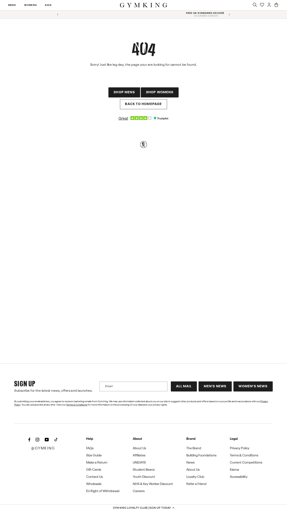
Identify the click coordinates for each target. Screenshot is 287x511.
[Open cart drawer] (276, 5)
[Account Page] (269, 5)
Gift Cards (93, 470)
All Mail (184, 386)
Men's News (215, 386)
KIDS (48, 5)
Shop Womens (159, 92)
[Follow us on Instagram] (37, 440)
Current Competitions (246, 462)
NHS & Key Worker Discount (153, 484)
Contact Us (94, 477)
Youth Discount (144, 477)
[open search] (254, 5)
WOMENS (30, 5)
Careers (139, 491)
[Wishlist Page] (262, 5)
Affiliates (139, 455)
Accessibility (239, 477)
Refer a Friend (196, 484)
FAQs (89, 448)
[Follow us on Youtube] (46, 440)
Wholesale (93, 484)
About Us (139, 448)
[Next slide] (229, 14)
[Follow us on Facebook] (29, 440)
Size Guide (94, 455)
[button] (143, 507)
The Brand (193, 448)
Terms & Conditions (76, 405)
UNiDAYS (139, 462)
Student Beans (144, 470)
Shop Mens (124, 92)
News (190, 462)
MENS (12, 5)
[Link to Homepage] (143, 5)
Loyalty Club (195, 477)
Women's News (252, 386)
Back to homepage (143, 104)
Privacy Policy (239, 448)
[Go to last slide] (57, 14)
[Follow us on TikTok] (55, 440)
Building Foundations (201, 455)
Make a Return (96, 462)
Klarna (234, 470)
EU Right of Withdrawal (102, 491)
